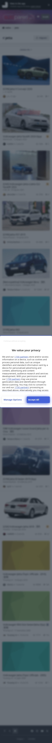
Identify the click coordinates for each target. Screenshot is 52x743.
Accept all (33, 399)
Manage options (13, 399)
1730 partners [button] (21, 356)
